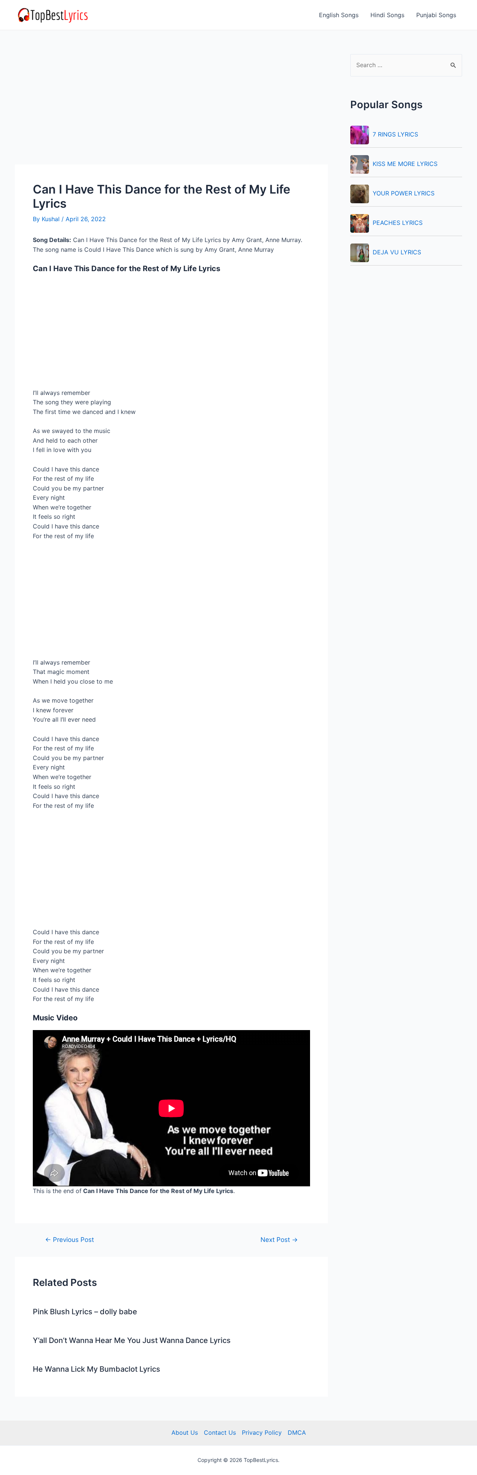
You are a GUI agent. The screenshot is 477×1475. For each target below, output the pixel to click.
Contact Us (220, 1432)
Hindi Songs (387, 15)
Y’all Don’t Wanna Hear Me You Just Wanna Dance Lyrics (132, 1340)
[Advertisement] (171, 109)
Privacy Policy (262, 1432)
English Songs (338, 15)
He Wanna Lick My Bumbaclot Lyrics (96, 1369)
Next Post (279, 1239)
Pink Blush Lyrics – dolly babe (85, 1311)
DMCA (297, 1432)
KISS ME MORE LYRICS (405, 163)
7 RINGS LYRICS (395, 134)
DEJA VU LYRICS (397, 252)
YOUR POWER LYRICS (404, 193)
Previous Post (69, 1239)
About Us (184, 1432)
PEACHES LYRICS (398, 222)
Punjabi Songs (436, 15)
